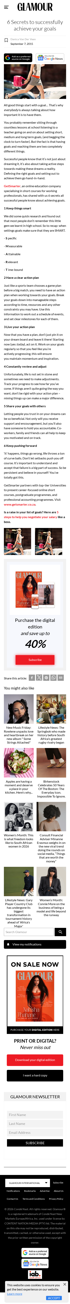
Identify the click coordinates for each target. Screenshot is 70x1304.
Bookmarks (30, 1190)
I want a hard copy (35, 1075)
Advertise (45, 1190)
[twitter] (39, 678)
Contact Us (12, 1198)
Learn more (14, 1293)
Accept (54, 1298)
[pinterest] (46, 678)
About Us (58, 1190)
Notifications (13, 1190)
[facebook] (32, 678)
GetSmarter (12, 186)
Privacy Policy (56, 1198)
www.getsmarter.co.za (19, 504)
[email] (61, 678)
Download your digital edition (35, 1060)
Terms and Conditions (34, 1198)
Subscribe (35, 659)
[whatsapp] (53, 678)
